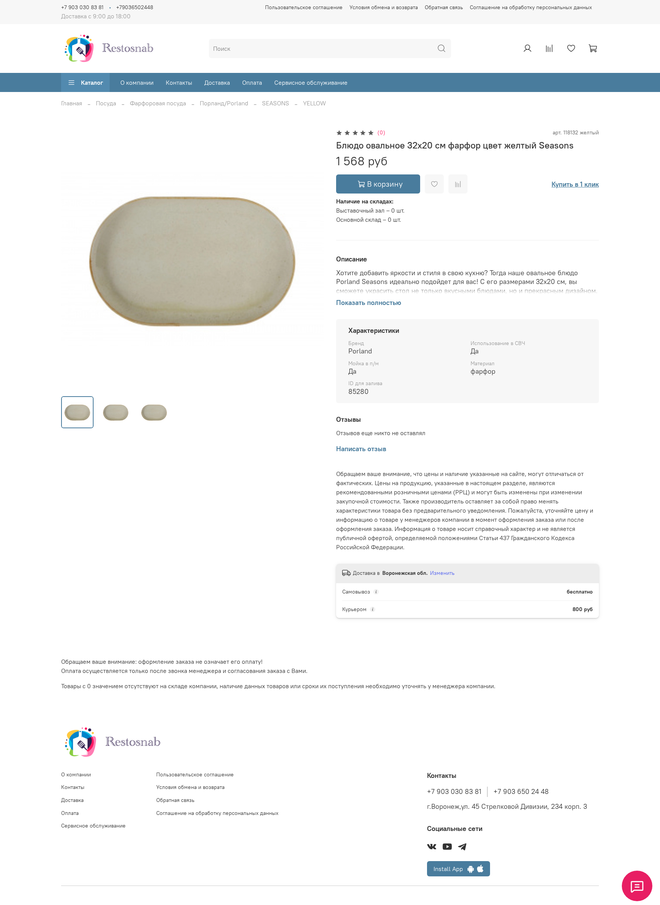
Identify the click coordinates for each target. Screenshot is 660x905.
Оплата (252, 82)
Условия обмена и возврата (383, 7)
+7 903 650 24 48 (521, 791)
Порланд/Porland (224, 103)
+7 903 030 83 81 (82, 7)
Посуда (106, 103)
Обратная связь (444, 7)
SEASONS (275, 103)
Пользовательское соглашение (304, 7)
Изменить (442, 572)
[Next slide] (311, 259)
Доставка (217, 82)
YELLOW (314, 103)
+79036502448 (134, 7)
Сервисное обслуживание (311, 82)
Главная (71, 103)
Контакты (179, 82)
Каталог (92, 82)
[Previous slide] (73, 259)
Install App (450, 869)
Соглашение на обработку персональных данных (531, 7)
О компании (137, 82)
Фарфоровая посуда (158, 103)
